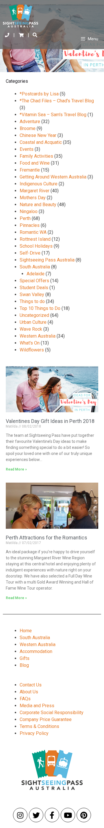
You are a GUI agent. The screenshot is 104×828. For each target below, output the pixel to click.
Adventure (30, 121)
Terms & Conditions (39, 726)
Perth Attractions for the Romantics (46, 538)
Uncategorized (34, 315)
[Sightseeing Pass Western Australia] (21, 15)
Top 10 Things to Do (40, 308)
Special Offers (34, 280)
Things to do (32, 301)
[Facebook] (52, 815)
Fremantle (30, 170)
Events (27, 149)
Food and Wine (35, 163)
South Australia (35, 267)
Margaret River (34, 190)
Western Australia (37, 336)
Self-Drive (30, 253)
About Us (29, 692)
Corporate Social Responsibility (51, 712)
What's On (30, 343)
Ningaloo (29, 211)
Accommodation (36, 651)
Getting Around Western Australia (53, 177)
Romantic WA (33, 232)
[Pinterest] (84, 815)
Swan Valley (32, 294)
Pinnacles (30, 225)
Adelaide (35, 273)
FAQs (25, 698)
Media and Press (37, 705)
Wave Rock (31, 329)
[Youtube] (68, 815)
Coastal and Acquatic (41, 142)
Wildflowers (32, 350)
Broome (28, 128)
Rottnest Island (35, 239)
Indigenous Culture (38, 184)
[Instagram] (20, 815)
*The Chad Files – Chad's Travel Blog (57, 100)
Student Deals (34, 287)
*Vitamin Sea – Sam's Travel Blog (53, 114)
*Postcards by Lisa (39, 94)
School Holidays (36, 246)
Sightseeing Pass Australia (47, 260)
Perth (25, 218)
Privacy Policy (34, 733)
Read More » (16, 469)
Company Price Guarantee (46, 719)
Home (26, 630)
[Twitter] (36, 815)
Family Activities (36, 156)
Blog (24, 665)
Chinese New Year (38, 135)
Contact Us (31, 685)
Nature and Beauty (38, 204)
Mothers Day (33, 197)
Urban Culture (33, 322)
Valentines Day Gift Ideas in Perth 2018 (50, 421)
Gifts (24, 658)
